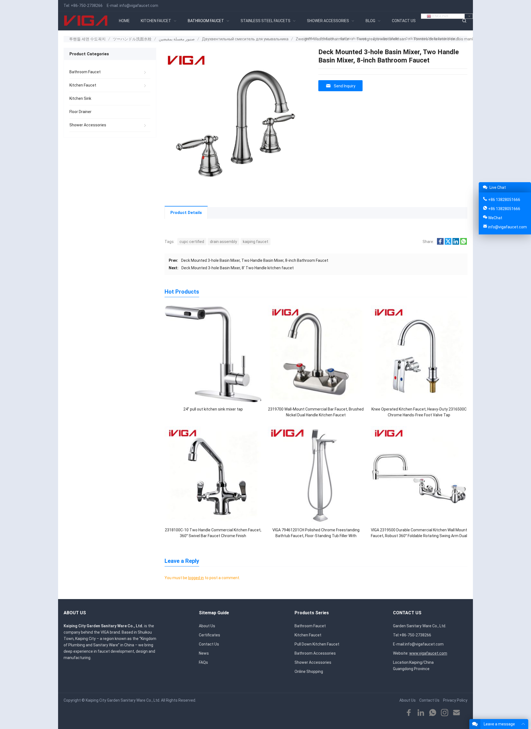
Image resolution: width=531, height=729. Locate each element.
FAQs (203, 662)
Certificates (209, 635)
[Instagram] (444, 713)
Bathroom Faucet (85, 72)
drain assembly (223, 241)
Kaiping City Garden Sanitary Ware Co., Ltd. (123, 700)
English (439, 16)
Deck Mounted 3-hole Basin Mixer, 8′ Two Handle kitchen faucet (237, 268)
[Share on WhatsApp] (463, 243)
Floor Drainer (80, 111)
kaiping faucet (255, 241)
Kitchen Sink (80, 98)
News (204, 653)
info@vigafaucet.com (138, 5)
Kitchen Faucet (82, 85)
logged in (196, 578)
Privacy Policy (455, 700)
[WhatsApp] (432, 713)
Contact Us (209, 644)
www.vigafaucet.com (428, 653)
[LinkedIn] (420, 713)
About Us (207, 626)
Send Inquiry (344, 86)
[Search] (464, 20)
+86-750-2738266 (87, 5)
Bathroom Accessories (315, 653)
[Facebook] (409, 713)
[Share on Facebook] (440, 243)
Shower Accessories (87, 125)
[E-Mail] (456, 713)
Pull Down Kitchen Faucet (317, 644)
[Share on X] (448, 243)
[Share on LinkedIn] (456, 243)
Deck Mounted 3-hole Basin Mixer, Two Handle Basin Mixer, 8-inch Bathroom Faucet (254, 260)
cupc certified (191, 241)
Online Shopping (309, 671)
